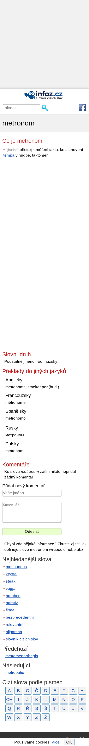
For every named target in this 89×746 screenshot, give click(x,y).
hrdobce (13, 596)
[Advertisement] (44, 44)
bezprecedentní (20, 617)
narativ (12, 603)
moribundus (16, 567)
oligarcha (14, 632)
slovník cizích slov (22, 639)
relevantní (14, 624)
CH (9, 699)
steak (11, 581)
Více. (56, 742)
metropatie (14, 672)
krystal (11, 574)
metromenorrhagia (21, 656)
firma (10, 610)
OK (69, 742)
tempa (8, 155)
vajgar (11, 588)
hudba (12, 150)
